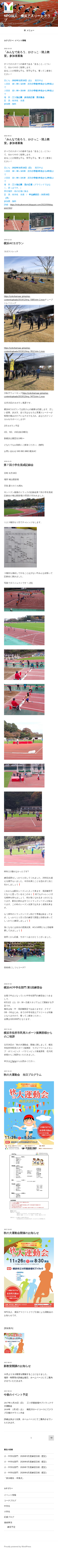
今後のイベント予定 (16, 1394)
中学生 (7, 1506)
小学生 (7, 1511)
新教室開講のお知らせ (17, 1366)
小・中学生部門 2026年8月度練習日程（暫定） (26, 1462)
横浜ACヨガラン (14, 243)
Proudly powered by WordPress (17, 1546)
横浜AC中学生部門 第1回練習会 (23, 987)
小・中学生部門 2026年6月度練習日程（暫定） (26, 1472)
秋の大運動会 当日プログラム (23, 1074)
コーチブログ (10, 1500)
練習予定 (11, 1527)
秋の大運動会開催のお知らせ (21, 1232)
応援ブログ (9, 1517)
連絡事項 (8, 1522)
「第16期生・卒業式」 (14, 1478)
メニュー (30, 30)
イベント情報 (10, 1495)
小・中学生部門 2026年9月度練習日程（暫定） (26, 1456)
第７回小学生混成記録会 (18, 464)
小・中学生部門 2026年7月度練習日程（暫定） (26, 1467)
